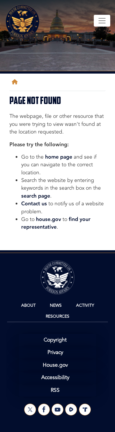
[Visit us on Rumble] (71, 409)
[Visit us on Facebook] (44, 409)
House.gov (55, 365)
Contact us (34, 204)
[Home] (16, 82)
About (28, 305)
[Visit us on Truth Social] (85, 409)
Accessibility (55, 377)
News (56, 305)
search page (35, 196)
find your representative (56, 223)
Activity (85, 305)
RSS (55, 390)
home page (58, 157)
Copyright (55, 340)
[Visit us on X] (30, 409)
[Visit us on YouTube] (57, 409)
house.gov (48, 219)
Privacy (55, 352)
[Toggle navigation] (102, 21)
